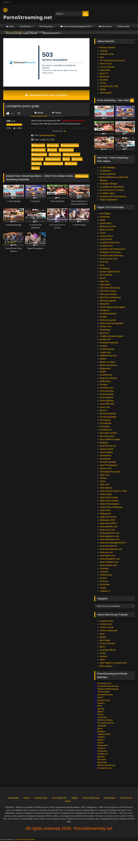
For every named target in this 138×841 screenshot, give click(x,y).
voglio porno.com (108, 517)
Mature (103, 359)
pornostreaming (47, 135)
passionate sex (54, 159)
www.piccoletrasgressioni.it (113, 542)
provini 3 (104, 73)
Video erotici (106, 494)
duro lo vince (106, 64)
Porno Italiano (106, 397)
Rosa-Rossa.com (108, 446)
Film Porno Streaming (110, 297)
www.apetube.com (108, 526)
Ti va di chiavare (107, 643)
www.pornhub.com (109, 546)
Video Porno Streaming (111, 507)
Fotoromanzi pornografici (112, 323)
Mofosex (101, 757)
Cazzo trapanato (107, 174)
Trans (102, 481)
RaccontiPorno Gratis (110, 439)
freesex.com (105, 326)
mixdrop (103, 51)
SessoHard (105, 459)
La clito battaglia (107, 167)
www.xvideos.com (108, 565)
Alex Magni (105, 213)
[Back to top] (130, 833)
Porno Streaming (91, 798)
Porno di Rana (107, 391)
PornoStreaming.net (25, 17)
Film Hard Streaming (110, 288)
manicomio (105, 70)
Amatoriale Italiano (70, 145)
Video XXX (105, 510)
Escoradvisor (106, 275)
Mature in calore (107, 362)
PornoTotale (105, 423)
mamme (103, 656)
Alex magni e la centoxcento (113, 663)
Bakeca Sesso (107, 230)
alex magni (105, 640)
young (36, 168)
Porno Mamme (107, 401)
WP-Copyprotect (28, 839)
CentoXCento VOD (109, 86)
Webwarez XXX (107, 520)
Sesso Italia (109, 798)
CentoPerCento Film (109, 242)
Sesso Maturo (106, 452)
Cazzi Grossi (106, 239)
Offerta (103, 89)
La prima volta (106, 621)
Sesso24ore (105, 455)
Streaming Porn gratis (110, 472)
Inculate (103, 346)
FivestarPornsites (105, 695)
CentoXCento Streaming (111, 255)
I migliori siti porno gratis (111, 336)
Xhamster (104, 568)
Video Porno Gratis (109, 497)
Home (11, 26)
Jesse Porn (102, 717)
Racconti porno (107, 436)
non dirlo (104, 80)
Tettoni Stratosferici (109, 200)
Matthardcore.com (108, 355)
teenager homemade (54, 164)
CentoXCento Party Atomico (113, 196)
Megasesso (105, 368)
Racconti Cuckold (108, 433)
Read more (57, 131)
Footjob (103, 317)
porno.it (103, 410)
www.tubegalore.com (110, 559)
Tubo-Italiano (106, 488)
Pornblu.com (102, 754)
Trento (103, 83)
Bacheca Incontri (108, 226)
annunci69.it (105, 223)
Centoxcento (106, 624)
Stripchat (101, 748)
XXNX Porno (106, 575)
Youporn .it (105, 591)
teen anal (78, 159)
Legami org (105, 352)
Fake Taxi (104, 281)
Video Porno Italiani (109, 501)
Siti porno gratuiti (108, 462)
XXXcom (104, 581)
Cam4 (103, 233)
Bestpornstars (103, 700)
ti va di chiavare (107, 67)
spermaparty (106, 93)
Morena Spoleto (107, 47)
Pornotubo (105, 426)
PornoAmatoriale (108, 413)
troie (102, 57)
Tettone (103, 478)
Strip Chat (104, 475)
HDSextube (102, 762)
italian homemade (72, 154)
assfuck (53, 150)
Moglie (103, 371)
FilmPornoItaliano (108, 313)
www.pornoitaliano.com (111, 549)
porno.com (105, 407)
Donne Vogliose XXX (110, 271)
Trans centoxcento (108, 630)
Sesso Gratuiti (106, 449)
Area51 (100, 697)
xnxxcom (104, 572)
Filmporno (104, 310)
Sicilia (103, 653)
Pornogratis (105, 420)
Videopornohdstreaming (107, 689)
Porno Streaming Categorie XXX (77, 26)
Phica (99, 706)
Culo (102, 265)
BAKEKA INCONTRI (51, 33)
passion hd (38, 159)
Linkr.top (101, 709)
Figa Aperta (105, 284)
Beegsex (101, 731)
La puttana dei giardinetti (111, 187)
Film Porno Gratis (108, 291)
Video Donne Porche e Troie (113, 491)
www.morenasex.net (109, 539)
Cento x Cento (106, 627)
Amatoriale (54, 145)
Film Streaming (45, 26)
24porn (100, 711)
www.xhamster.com (109, 562)
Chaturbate (102, 751)
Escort (103, 278)
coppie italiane (67, 150)
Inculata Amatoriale (109, 342)
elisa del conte (107, 54)
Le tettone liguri (107, 193)
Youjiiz (103, 588)
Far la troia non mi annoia (112, 190)
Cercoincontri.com (108, 259)
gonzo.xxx (104, 333)
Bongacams (102, 745)
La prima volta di (107, 650)
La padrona (105, 171)
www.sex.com (106, 552)
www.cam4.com (107, 530)
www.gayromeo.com (109, 533)
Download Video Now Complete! (48, 95)
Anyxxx (100, 743)
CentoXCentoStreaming (107, 686)
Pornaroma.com (104, 683)
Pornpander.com (104, 768)
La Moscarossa (107, 349)
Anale (102, 220)
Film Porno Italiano (105, 720)
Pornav (100, 714)
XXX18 (103, 578)
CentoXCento (25, 26)
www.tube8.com (107, 555)
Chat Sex (104, 262)
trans (102, 634)
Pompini (104, 384)
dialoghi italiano (40, 154)
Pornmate (101, 759)
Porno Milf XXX (107, 404)
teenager (37, 164)
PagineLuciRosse (108, 378)
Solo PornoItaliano (109, 465)
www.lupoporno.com (109, 536)
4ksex (99, 728)
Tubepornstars (103, 734)
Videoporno (105, 513)
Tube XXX (105, 484)
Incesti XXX (105, 339)
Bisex (102, 647)
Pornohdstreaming (105, 723)
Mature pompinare (108, 365)
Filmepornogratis (108, 301)
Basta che (104, 76)
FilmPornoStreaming (106, 765)
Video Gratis (39, 145)
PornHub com (106, 388)
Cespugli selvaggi (108, 183)
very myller (72, 164)
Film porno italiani (108, 294)
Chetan (18, 839)
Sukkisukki (101, 726)
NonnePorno (106, 375)
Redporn (101, 703)
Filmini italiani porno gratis (112, 307)
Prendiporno (106, 430)
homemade (56, 154)
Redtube (104, 442)
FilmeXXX (105, 304)
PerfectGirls (105, 381)
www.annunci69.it (108, 523)
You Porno (105, 584)
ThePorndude (103, 692)
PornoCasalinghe (108, 417)
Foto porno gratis (108, 320)
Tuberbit (101, 737)
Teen (67, 159)
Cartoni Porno (106, 236)
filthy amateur (106, 666)
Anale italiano (39, 150)
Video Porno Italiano (109, 504)
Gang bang (105, 330)
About (40, 113)
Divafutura (105, 268)
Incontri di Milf (123, 26)
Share (58, 113)
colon (102, 659)
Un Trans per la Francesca (112, 60)
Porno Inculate (107, 394)
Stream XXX (106, 468)
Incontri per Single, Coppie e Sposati (21, 33)
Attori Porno (106, 26)
